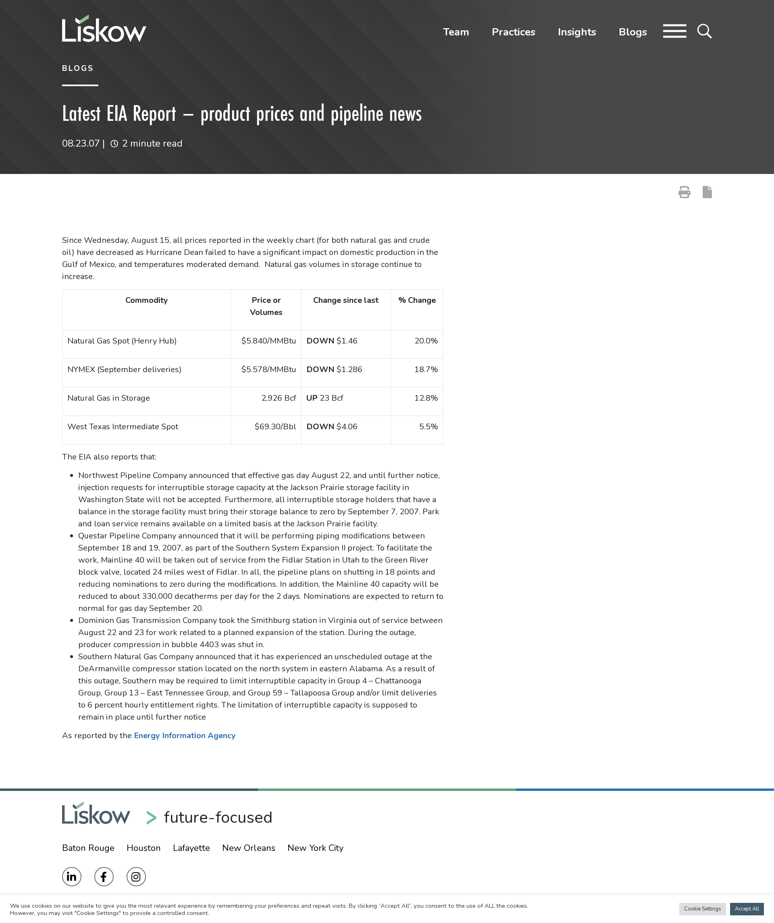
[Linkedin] (71, 876)
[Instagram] (136, 876)
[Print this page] (684, 192)
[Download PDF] (707, 192)
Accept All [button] (747, 909)
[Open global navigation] (675, 30)
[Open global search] (704, 30)
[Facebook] (104, 876)
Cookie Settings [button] (702, 909)
